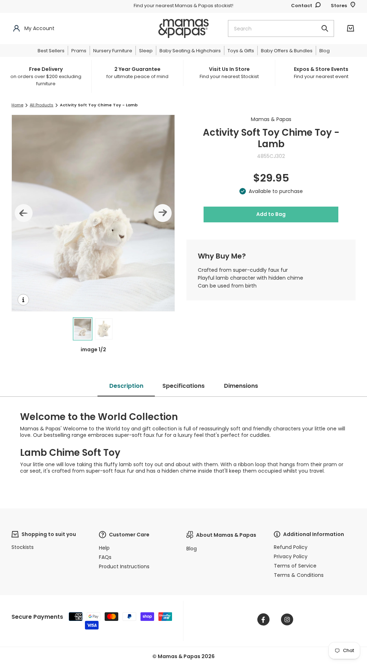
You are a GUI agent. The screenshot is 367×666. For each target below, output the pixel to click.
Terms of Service (295, 565)
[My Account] (16, 28)
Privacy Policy (291, 556)
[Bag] (350, 28)
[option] (47, 76)
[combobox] (281, 28)
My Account (39, 28)
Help (104, 547)
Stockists (22, 547)
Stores (339, 5)
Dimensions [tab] (241, 386)
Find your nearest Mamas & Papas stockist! (183, 5)
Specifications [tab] (183, 386)
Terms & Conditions (299, 575)
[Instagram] (287, 619)
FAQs (105, 557)
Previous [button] (24, 213)
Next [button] (163, 213)
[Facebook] (263, 619)
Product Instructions (124, 566)
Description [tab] (126, 386)
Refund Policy (291, 547)
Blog (191, 548)
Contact (301, 5)
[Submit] (324, 28)
